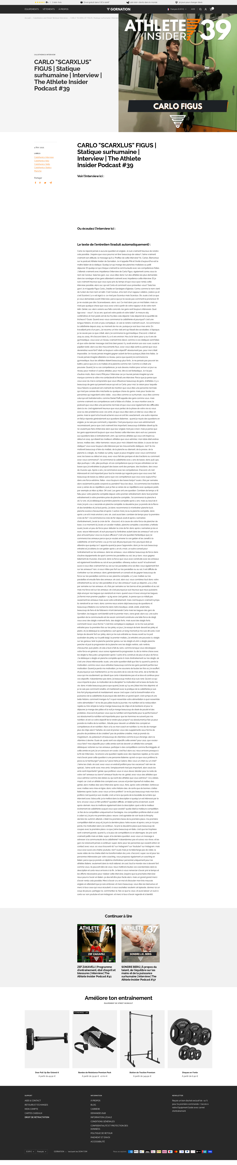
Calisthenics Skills (42, 164)
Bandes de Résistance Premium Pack (94, 1072)
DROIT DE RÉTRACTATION (37, 1117)
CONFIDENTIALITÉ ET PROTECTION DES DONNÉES (109, 1127)
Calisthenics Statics (42, 167)
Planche (37, 171)
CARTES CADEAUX (33, 1113)
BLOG (93, 1105)
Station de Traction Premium (142, 1072)
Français (40, 1152)
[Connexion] (206, 9)
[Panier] (211, 9)
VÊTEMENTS (49, 9)
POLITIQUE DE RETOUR (101, 1133)
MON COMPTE (31, 1109)
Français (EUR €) (177, 9)
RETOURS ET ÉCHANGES (36, 1105)
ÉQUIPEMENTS (32, 9)
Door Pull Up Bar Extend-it (47, 1072)
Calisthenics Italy (41, 161)
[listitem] (35, 183)
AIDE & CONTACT (33, 1100)
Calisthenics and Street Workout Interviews (50, 18)
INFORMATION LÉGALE (101, 1117)
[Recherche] (200, 9)
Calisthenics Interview (45, 55)
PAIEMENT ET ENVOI (100, 1137)
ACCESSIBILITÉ (98, 1141)
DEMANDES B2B (98, 1113)
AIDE (193, 9)
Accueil (28, 18)
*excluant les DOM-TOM (77, 1152)
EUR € (29, 1152)
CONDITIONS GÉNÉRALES (103, 1121)
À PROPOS (63, 9)
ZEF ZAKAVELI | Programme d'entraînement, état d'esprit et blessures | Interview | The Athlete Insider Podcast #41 (96, 971)
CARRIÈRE (95, 1109)
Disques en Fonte (190, 1072)
